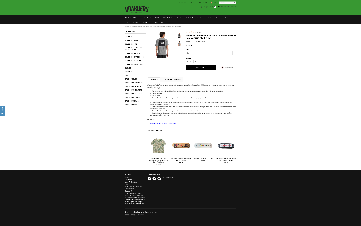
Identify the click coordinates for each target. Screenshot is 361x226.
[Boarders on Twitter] (154, 178)
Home (127, 27)
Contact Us (128, 191)
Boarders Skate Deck (134, 57)
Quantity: (189, 58)
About (127, 177)
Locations (128, 180)
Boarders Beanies (132, 40)
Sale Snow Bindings (133, 83)
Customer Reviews (172, 80)
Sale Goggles (131, 79)
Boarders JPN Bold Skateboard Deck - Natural (181, 159)
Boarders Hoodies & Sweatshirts (133, 49)
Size (187, 50)
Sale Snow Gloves (133, 86)
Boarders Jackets (133, 53)
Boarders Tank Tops (134, 64)
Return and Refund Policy (133, 186)
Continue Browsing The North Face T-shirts (162, 123)
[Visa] (127, 215)
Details (154, 80)
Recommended (130, 189)
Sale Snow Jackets (133, 94)
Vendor (188, 41)
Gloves (128, 68)
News (127, 184)
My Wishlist (225, 7)
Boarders (129, 37)
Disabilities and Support (133, 193)
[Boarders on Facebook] (149, 178)
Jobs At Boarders (131, 182)
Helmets (128, 72)
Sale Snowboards (133, 101)
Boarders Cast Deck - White (203, 158)
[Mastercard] (141, 215)
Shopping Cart (209, 7)
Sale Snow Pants (132, 97)
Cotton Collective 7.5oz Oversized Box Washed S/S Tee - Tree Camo (158, 160)
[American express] (133, 215)
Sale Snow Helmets (133, 90)
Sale (127, 75)
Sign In (233, 7)
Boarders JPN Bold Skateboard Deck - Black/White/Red (226, 159)
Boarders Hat (131, 44)
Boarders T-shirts (133, 61)
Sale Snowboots (132, 105)
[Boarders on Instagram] (159, 178)
